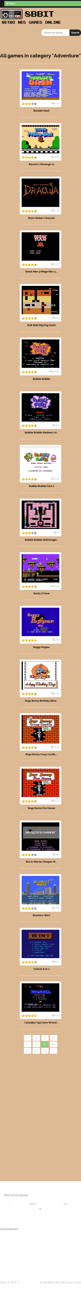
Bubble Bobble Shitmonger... (41, 539)
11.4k (57, 800)
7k (58, 532)
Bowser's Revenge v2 (41, 164)
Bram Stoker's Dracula (41, 218)
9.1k (57, 425)
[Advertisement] (21, 1111)
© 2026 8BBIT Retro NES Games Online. (60, 1282)
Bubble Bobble (41, 378)
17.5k (56, 478)
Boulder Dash (42, 110)
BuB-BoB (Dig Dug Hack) (41, 325)
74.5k (56, 747)
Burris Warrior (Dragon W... (41, 861)
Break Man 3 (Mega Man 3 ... (41, 271)
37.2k (56, 693)
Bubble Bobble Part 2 (41, 486)
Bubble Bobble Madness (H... (41, 432)
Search (75, 32)
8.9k (57, 318)
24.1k (56, 103)
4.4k (57, 1015)
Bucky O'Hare (42, 593)
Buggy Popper (41, 647)
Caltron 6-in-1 (42, 969)
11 (27, 1050)
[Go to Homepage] (32, 24)
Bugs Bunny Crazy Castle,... (41, 754)
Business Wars (41, 915)
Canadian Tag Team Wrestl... (41, 1022)
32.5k (56, 157)
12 (36, 1050)
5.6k (57, 908)
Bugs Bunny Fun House (41, 808)
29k (57, 854)
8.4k (57, 961)
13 (45, 1050)
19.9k (56, 586)
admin (33, 1203)
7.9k (57, 639)
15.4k (56, 210)
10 (53, 1044)
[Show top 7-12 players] (40, 1208)
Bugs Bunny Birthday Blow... (41, 700)
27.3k (56, 264)
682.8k (56, 371)
